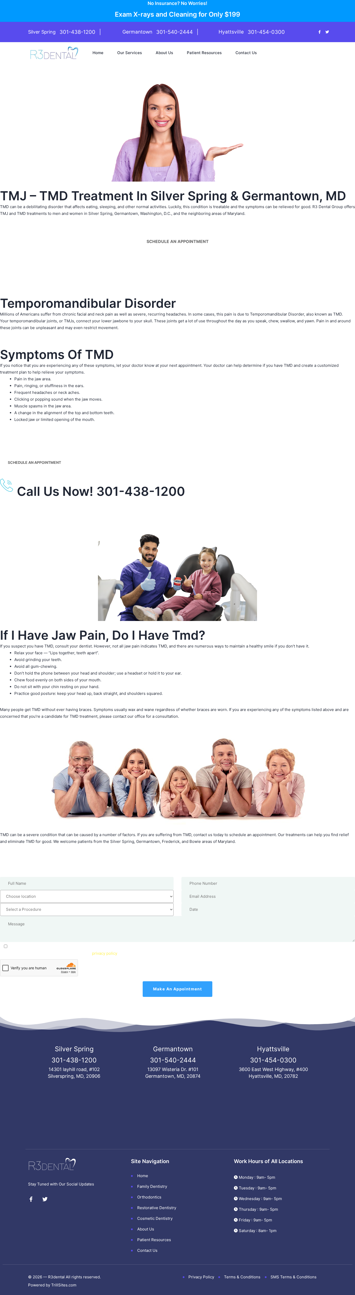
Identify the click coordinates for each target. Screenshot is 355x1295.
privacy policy (104, 953)
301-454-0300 (266, 32)
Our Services (129, 52)
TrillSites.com (63, 1285)
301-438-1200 (77, 32)
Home (98, 52)
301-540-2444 (174, 32)
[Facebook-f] (319, 32)
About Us (164, 52)
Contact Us (246, 52)
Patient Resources (204, 52)
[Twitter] (327, 32)
